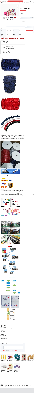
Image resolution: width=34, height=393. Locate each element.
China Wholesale (15, 389)
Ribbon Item (20, 385)
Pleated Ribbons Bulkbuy (8, 386)
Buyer (22, 2)
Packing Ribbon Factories (12, 385)
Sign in (33, 1)
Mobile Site (28, 389)
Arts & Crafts (3, 3)
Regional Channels (23, 389)
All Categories (2, 2)
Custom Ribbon (23, 385)
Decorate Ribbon (27, 385)
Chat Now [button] (30, 10)
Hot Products (5, 389)
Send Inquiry (23, 10)
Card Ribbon (30, 385)
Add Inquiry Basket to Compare (9, 19)
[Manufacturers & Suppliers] (3, 1)
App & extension (27, 2)
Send (4, 350)
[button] (23, 27)
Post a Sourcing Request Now (14, 350)
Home (0, 3)
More (0, 387)
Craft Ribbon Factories (2, 385)
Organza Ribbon (7, 3)
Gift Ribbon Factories (16, 385)
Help (24, 2)
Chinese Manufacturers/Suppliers (11, 389)
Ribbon (4, 3)
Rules (33, 2)
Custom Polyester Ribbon (3, 386)
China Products (7, 389)
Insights (29, 389)
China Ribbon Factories (7, 385)
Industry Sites (20, 389)
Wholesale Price (18, 389)
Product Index (26, 389)
